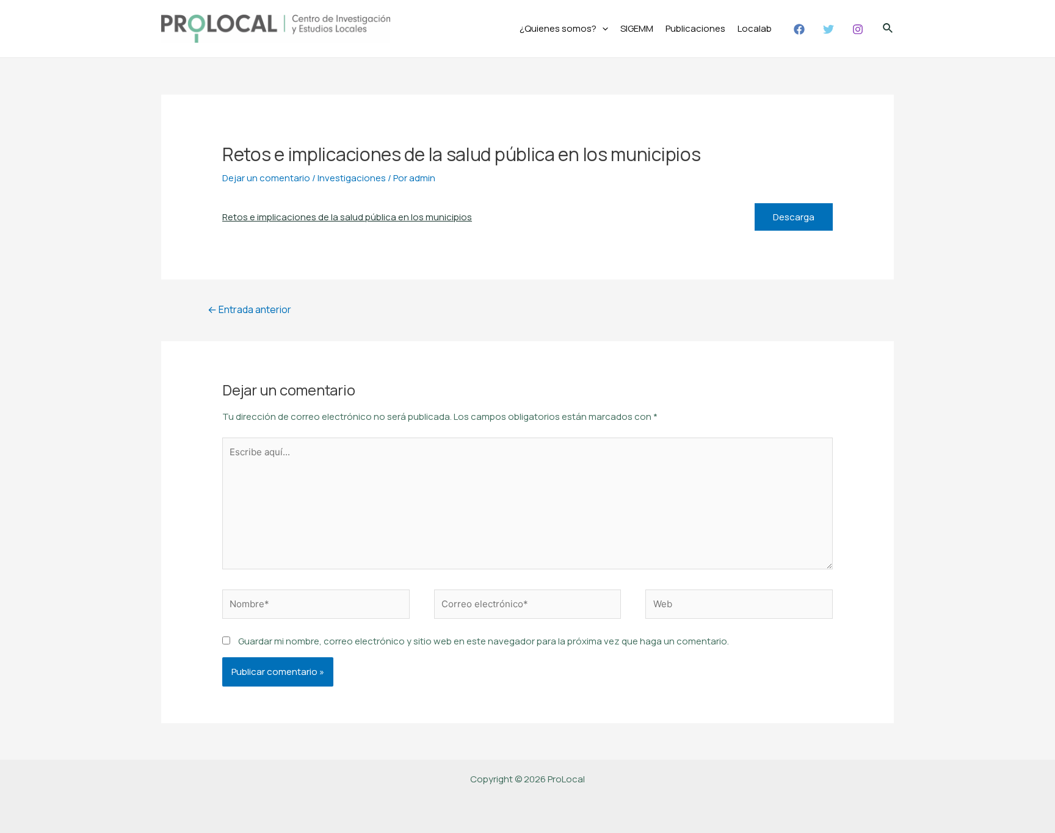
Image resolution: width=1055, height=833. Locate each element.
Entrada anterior (249, 309)
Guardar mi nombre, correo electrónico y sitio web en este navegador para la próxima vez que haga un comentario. (483, 641)
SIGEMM (636, 28)
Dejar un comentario (266, 177)
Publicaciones (695, 28)
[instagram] (860, 29)
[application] (602, 28)
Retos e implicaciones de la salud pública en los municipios (347, 217)
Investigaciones (351, 177)
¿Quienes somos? (558, 28)
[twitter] (830, 29)
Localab (755, 28)
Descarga (793, 217)
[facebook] (801, 29)
